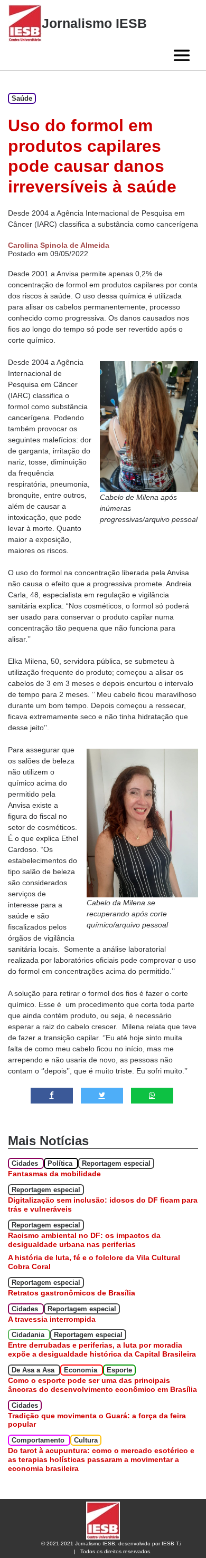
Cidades (26, 1163)
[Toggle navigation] (181, 55)
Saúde (22, 98)
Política (61, 1163)
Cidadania (29, 1335)
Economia (81, 1370)
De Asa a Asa (34, 1370)
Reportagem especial (116, 1163)
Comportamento (39, 1440)
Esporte (119, 1370)
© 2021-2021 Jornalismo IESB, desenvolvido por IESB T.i (111, 1543)
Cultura (86, 1440)
